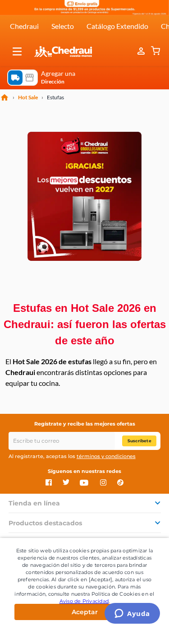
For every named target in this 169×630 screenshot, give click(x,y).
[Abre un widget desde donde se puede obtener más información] (132, 614)
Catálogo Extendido (117, 26)
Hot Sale (28, 97)
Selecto (62, 26)
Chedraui (24, 26)
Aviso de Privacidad (84, 601)
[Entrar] (141, 51)
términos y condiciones (106, 456)
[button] (17, 51)
